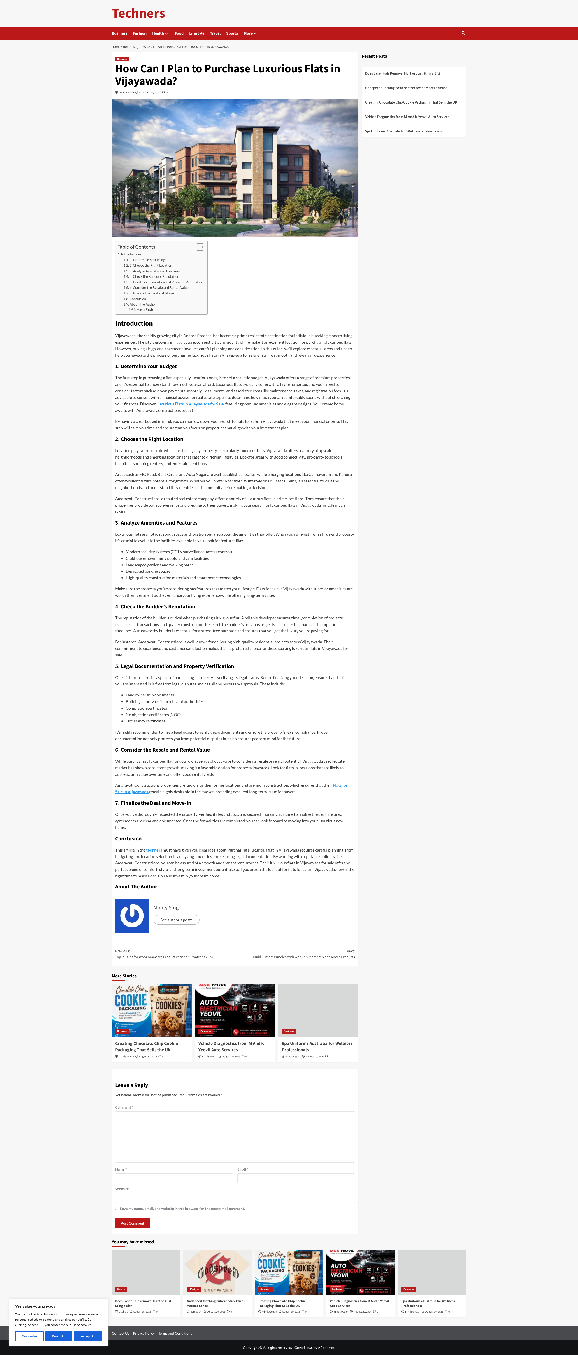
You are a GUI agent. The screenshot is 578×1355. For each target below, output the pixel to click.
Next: (304, 954)
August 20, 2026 (148, 1057)
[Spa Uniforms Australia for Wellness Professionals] (318, 1010)
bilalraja (123, 1312)
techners (154, 849)
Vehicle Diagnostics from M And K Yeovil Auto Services (231, 1046)
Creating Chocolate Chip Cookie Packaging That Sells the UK (146, 1046)
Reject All (58, 1336)
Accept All (88, 1336)
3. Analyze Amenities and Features (155, 271)
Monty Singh (126, 92)
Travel (215, 33)
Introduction (131, 254)
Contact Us (120, 1333)
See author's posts (177, 919)
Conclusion (138, 299)
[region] (58, 1322)
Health (158, 33)
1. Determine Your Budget (149, 260)
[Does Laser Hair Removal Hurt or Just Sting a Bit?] (146, 1272)
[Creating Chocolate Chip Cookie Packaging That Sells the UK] (152, 1010)
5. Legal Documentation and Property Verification (166, 282)
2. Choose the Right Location (151, 265)
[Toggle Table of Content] (198, 247)
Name (121, 1169)
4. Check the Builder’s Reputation (154, 276)
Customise (29, 1336)
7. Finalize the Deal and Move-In (153, 293)
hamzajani (196, 1312)
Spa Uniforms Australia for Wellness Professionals (403, 131)
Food (179, 33)
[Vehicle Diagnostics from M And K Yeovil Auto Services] (235, 1010)
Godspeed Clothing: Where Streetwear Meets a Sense (406, 88)
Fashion (140, 33)
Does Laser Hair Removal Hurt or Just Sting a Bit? (402, 73)
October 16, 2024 (150, 92)
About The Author (143, 304)
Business (119, 33)
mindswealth (126, 1057)
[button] (463, 33)
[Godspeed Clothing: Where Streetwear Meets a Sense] (217, 1272)
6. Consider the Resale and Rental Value (159, 287)
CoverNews (303, 1347)
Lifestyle (196, 33)
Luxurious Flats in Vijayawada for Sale (190, 403)
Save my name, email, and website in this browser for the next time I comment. (182, 1208)
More (248, 33)
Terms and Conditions (175, 1333)
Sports (232, 33)
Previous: (164, 954)
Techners (138, 13)
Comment (124, 1107)
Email (242, 1169)
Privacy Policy (144, 1333)
